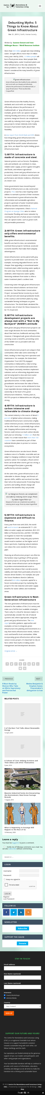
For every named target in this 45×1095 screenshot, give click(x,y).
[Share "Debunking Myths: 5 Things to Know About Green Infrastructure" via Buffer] (33, 664)
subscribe (12, 849)
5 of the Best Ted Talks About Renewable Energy (22, 729)
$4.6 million (16, 580)
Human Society (31, 34)
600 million (17, 51)
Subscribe (22, 928)
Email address (9, 964)
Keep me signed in (13, 879)
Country (7, 1002)
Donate (22, 943)
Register (6, 897)
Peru (13, 192)
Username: (7, 871)
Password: (7, 875)
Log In (7, 894)
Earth (22, 34)
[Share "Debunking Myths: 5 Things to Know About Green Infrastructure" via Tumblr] (20, 664)
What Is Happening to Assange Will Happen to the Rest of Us (19, 829)
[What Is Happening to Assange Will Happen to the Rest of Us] (22, 813)
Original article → (10, 651)
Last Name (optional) (12, 983)
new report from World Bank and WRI (20, 135)
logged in (15, 843)
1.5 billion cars (27, 435)
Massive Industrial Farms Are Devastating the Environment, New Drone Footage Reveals (22, 795)
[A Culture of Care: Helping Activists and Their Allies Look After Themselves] (22, 746)
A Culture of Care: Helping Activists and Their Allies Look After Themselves (21, 762)
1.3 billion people (30, 56)
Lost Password (8, 899)
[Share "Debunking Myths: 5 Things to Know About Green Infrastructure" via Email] (20, 668)
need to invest (12, 527)
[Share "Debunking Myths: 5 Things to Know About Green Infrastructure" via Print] (24, 668)
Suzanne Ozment (19, 43)
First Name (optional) (12, 974)
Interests (7, 992)
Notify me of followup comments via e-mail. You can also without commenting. (22, 848)
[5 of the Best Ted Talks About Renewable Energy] (22, 714)
